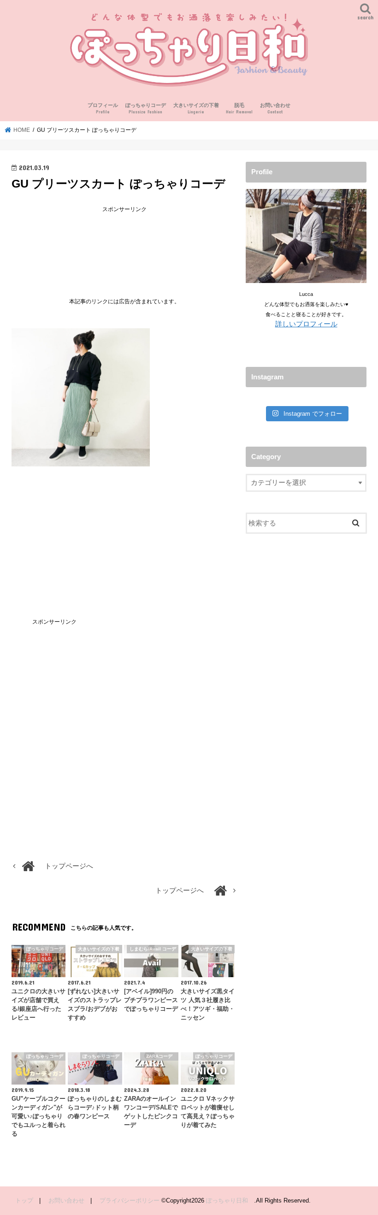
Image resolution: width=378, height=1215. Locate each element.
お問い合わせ (275, 108)
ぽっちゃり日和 (230, 1200)
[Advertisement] (124, 248)
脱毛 (239, 108)
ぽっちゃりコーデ (145, 108)
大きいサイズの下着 (196, 108)
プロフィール (103, 108)
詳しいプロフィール (306, 324)
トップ (24, 1200)
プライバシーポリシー (129, 1200)
